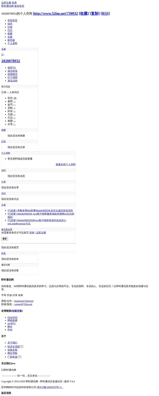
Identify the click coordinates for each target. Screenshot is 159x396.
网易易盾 (12, 320)
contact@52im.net (23, 304)
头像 (3, 49)
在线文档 (12, 350)
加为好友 (13, 71)
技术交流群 (15, 346)
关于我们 (12, 342)
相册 (9, 33)
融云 (9, 326)
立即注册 (6, 2)
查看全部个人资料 (66, 164)
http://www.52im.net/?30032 (55, 13)
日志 (9, 30)
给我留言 (13, 74)
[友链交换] (17, 310)
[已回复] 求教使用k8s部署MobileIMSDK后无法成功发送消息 (40, 210)
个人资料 (12, 43)
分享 (3, 182)
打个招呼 (13, 77)
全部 (10, 229)
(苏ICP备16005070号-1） (50, 387)
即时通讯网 (7, 6)
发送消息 (13, 80)
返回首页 (19, 6)
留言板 (11, 40)
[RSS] (105, 13)
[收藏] (84, 13)
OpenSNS (12, 317)
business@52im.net (23, 301)
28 (15, 98)
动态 (9, 23)
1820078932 (10, 61)
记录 (9, 27)
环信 (9, 329)
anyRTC (11, 323)
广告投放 (14, 357)
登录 (14, 2)
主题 (9, 36)
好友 (3, 253)
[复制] (95, 13)
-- (14, 101)
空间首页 (12, 20)
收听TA (12, 67)
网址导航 (12, 353)
